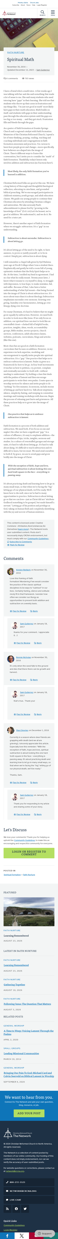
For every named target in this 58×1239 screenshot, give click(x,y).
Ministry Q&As (23, 3)
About (23, 5)
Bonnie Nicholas (23, 657)
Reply (35, 611)
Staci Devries (22, 730)
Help (33, 5)
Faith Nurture (15, 52)
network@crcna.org (15, 1171)
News (28, 5)
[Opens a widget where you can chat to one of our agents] (45, 1234)
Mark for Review (17, 545)
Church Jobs (34, 3)
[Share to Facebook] (7, 1235)
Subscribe (15, 5)
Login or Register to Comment (29, 852)
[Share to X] (22, 1235)
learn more (23, 529)
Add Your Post (29, 1113)
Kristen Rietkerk (23, 570)
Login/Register (42, 5)
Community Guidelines (38, 539)
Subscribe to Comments (21, 542)
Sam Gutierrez (43, 70)
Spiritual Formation (12, 875)
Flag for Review (19, 611)
